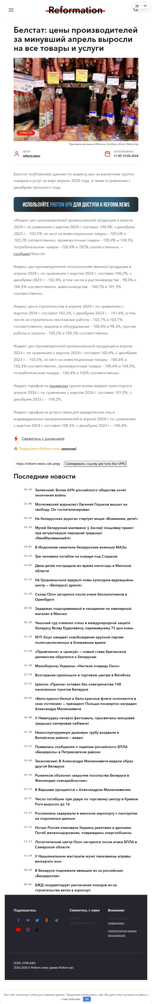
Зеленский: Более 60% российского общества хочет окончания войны (80, 492)
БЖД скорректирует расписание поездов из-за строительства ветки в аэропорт (76, 887)
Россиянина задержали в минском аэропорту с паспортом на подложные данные (86, 816)
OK (87, 999)
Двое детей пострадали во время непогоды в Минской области (83, 568)
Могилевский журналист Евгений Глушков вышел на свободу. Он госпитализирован (81, 507)
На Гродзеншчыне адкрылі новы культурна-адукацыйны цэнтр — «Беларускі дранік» (84, 582)
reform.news (31, 155)
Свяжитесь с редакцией (43, 438)
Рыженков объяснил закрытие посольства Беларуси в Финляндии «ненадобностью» (82, 778)
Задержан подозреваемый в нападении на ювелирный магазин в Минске (83, 611)
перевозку (58, 385)
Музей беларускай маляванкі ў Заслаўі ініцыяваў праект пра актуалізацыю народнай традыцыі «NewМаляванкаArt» (84, 533)
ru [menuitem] (137, 5)
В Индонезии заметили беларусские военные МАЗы (81, 547)
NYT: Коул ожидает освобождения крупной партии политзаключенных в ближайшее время (79, 639)
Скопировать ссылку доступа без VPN (95, 464)
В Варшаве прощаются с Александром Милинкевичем (83, 790)
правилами (116, 923)
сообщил (22, 253)
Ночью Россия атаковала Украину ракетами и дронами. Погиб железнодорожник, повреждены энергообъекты (83, 830)
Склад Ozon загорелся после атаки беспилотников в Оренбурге (81, 596)
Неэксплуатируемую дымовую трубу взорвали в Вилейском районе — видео (77, 735)
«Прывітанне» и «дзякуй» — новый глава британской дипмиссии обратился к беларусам (80, 654)
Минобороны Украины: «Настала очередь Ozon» (77, 666)
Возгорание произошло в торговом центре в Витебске (82, 675)
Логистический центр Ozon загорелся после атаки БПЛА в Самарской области (86, 844)
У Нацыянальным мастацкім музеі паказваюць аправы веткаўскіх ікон (83, 858)
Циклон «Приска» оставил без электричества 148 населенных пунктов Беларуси (78, 686)
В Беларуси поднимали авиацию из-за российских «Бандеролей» (79, 873)
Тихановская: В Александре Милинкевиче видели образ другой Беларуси (84, 763)
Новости (26, 132)
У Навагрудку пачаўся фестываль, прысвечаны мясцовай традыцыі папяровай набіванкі (85, 720)
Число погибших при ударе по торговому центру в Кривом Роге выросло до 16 (86, 801)
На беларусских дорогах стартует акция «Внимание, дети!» (86, 519)
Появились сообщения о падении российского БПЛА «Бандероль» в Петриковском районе (81, 749)
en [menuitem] (145, 5)
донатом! (69, 449)
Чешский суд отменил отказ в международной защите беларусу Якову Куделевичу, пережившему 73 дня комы (84, 625)
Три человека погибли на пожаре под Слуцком (76, 556)
